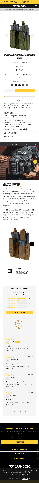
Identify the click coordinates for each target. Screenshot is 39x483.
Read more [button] (9, 350)
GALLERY (5, 144)
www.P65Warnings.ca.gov (25, 224)
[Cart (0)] (36, 6)
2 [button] (17, 411)
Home (6, 9)
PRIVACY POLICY (14, 479)
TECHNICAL (26, 144)
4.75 (24, 292)
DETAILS (15, 144)
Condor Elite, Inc (19, 6)
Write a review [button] (19, 312)
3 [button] (20, 411)
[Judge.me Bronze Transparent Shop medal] (19, 324)
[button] (15, 62)
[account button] (31, 6)
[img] (10, 339)
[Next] (35, 162)
